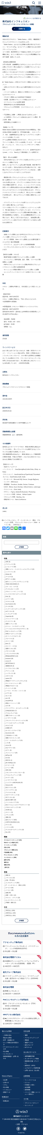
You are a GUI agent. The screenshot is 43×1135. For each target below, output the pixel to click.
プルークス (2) (10, 638)
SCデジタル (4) (10, 797)
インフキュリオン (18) (12, 668)
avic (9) (8, 698)
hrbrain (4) (8, 574)
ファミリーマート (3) (12, 619)
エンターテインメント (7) (13, 900)
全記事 (5, 1080)
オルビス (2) (9, 725)
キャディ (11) (9, 777)
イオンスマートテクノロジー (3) (15, 772)
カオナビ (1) (9, 676)
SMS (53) (8, 770)
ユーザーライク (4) (11, 780)
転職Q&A (6, 1101)
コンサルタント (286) (10, 857)
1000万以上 (17, 525)
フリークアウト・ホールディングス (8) (17, 708)
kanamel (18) (9, 658)
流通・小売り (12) (11, 895)
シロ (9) (8, 743)
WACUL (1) (9, 760)
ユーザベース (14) (11, 718)
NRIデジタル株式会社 (11, 1015)
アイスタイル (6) (10, 792)
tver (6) (8, 757)
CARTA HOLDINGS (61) (13, 822)
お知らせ (6, 1082)
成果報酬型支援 (29, 1056)
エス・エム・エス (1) (12, 586)
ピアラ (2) (8, 693)
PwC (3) (8, 596)
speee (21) (9, 678)
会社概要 (27, 1087)
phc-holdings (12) (11, 762)
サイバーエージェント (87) (13, 683)
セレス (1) (8, 695)
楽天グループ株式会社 (12, 972)
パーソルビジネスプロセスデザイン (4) (17, 628)
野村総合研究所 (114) (12, 656)
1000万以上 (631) (11, 915)
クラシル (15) (9, 815)
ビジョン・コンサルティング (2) (15, 626)
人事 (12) (6, 867)
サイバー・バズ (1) (11, 646)
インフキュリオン (10, 520)
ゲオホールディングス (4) (13, 807)
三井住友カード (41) (11, 735)
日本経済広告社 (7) (11, 710)
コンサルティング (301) (12, 882)
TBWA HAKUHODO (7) (12, 584)
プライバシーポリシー (32, 1103)
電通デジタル (29, 1042)
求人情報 (6, 1051)
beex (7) (8, 643)
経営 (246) (7, 860)
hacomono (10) (10, 733)
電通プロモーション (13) (13, 715)
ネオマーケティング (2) (12, 795)
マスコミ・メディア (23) (13, 897)
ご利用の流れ (7, 1035)
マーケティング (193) (10, 845)
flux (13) (8, 832)
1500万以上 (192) (11, 913)
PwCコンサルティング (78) (13, 631)
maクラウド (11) (10, 748)
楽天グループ (29, 1045)
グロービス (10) (10, 651)
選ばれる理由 (7, 1037)
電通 (26, 1035)
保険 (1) (8, 875)
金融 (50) (8, 892)
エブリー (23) (9, 599)
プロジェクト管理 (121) (11, 850)
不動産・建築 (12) (11, 902)
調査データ (6, 1092)
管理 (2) (6, 862)
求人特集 (6, 1087)
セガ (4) (8, 705)
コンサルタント (8, 1054)
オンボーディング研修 (32, 1058)
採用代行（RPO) (30, 1065)
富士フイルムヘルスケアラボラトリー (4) (18, 805)
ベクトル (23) (9, 827)
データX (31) (9, 606)
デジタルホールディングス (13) (15, 829)
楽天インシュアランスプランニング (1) (17, 581)
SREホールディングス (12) (13, 633)
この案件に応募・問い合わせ (22, 1132)
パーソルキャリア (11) (12, 802)
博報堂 (27, 1040)
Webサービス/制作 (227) (11, 842)
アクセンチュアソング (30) (13, 775)
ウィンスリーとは (30, 1080)
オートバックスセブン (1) (13, 636)
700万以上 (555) (10, 910)
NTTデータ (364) (10, 579)
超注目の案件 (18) (11, 800)
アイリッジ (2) (10, 671)
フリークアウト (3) (11, 790)
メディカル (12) (10, 877)
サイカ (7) (8, 824)
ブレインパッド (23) (11, 752)
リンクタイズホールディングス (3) (16, 594)
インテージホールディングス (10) (15, 609)
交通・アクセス (22, 1124)
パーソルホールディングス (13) (15, 723)
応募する (22, 29)
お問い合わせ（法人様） (32, 1070)
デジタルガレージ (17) (12, 589)
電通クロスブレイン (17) (13, 738)
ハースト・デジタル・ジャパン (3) (16, 690)
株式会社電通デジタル (12, 957)
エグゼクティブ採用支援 (32, 1068)
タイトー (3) (9, 812)
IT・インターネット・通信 (27, 520)
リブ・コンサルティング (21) (14, 740)
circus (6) (8, 745)
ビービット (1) (10, 765)
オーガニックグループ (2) (13, 730)
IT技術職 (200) (8, 852)
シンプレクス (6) (10, 673)
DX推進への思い (30, 1085)
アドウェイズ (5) (10, 564)
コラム (5, 1085)
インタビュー (7, 1089)
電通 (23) (8, 817)
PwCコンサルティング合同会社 (15, 1000)
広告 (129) (7, 847)
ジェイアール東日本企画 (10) (14, 782)
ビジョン (27, 1082)
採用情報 (27, 1089)
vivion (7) (8, 661)
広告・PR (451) (10, 880)
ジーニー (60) (9, 767)
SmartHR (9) (9, 700)
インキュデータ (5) (11, 614)
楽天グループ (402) (11, 820)
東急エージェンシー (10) (13, 703)
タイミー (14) (9, 641)
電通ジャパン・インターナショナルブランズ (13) (20, 569)
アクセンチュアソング (32, 1037)
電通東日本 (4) (10, 666)
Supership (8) (9, 616)
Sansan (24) (9, 785)
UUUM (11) (9, 810)
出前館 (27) (9, 728)
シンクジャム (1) (10, 571)
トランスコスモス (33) (12, 653)
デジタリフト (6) (10, 621)
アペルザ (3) (9, 576)
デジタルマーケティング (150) (13, 840)
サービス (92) (9, 887)
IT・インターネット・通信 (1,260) (16, 885)
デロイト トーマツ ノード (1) (14, 591)
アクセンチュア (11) (11, 713)
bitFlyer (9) (9, 755)
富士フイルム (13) (11, 787)
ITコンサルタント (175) (11, 855)
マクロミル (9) (10, 601)
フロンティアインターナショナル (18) (17, 720)
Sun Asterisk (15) (11, 604)
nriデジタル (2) (10, 611)
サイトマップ (29, 1105)
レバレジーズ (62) (11, 566)
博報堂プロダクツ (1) (12, 686)
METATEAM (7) (10, 663)
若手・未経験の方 (8, 1040)
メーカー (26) (9, 890)
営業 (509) (7, 865)
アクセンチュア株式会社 (13, 942)
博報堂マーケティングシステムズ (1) (16, 681)
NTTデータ (28, 1047)
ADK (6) (8, 561)
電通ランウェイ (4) (11, 624)
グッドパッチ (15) (11, 688)
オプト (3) (8, 750)
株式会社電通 (8, 987)
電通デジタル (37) (11, 648)
